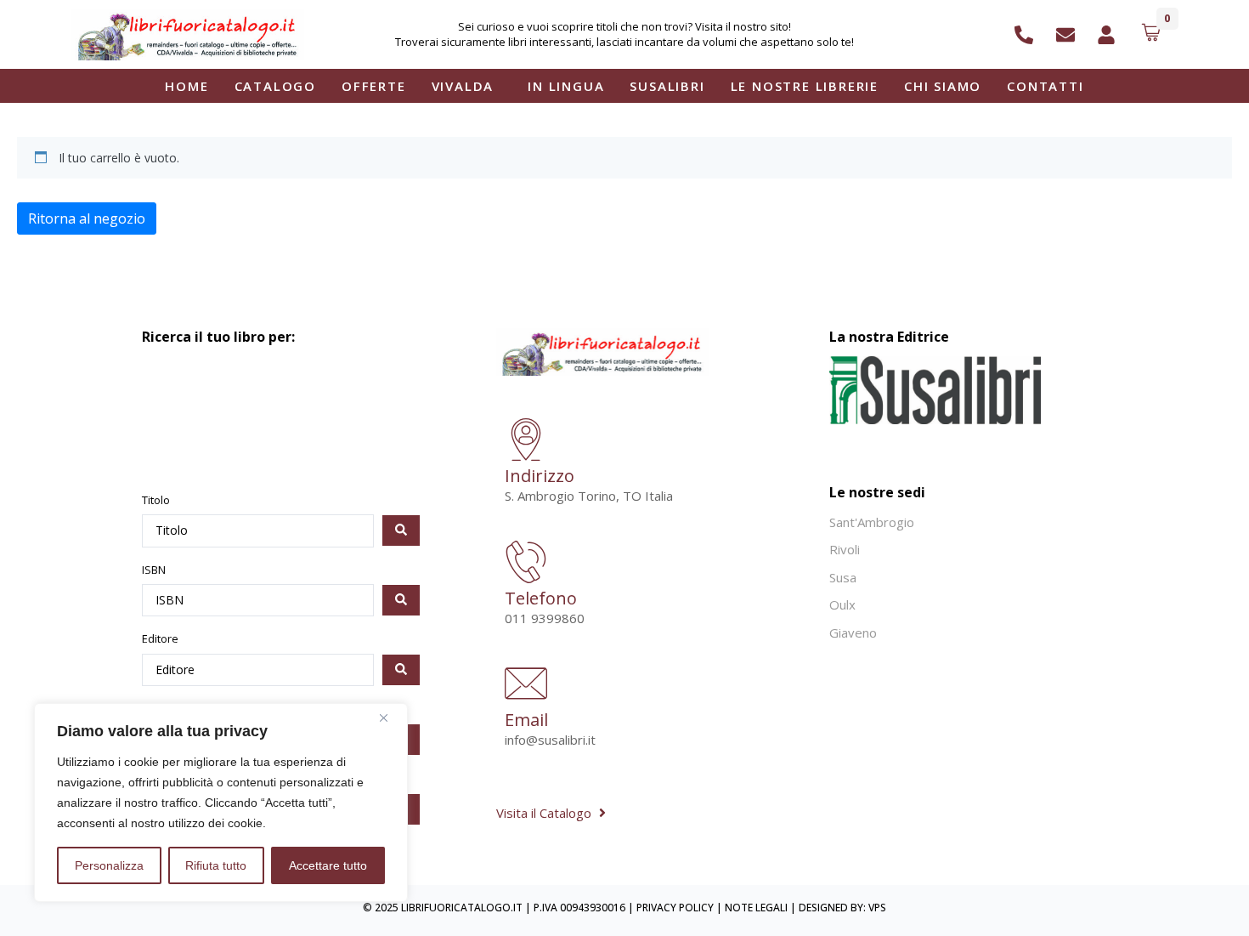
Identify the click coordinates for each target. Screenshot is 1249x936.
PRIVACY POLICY (675, 907)
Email (526, 719)
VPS (877, 907)
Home (186, 85)
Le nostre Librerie (805, 85)
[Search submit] (401, 530)
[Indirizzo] (526, 442)
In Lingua (566, 85)
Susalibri (667, 85)
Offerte (374, 85)
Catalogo (275, 85)
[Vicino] (390, 717)
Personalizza (109, 865)
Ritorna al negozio (86, 218)
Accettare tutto (328, 865)
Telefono (541, 598)
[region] (221, 802)
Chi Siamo (942, 85)
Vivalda (463, 85)
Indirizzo (539, 475)
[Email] (526, 686)
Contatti (1045, 85)
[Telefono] (526, 564)
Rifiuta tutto (215, 865)
